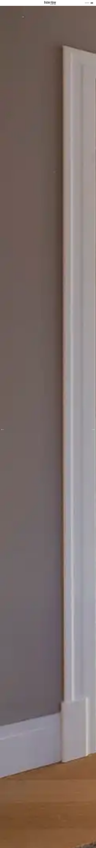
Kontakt (87, 3)
